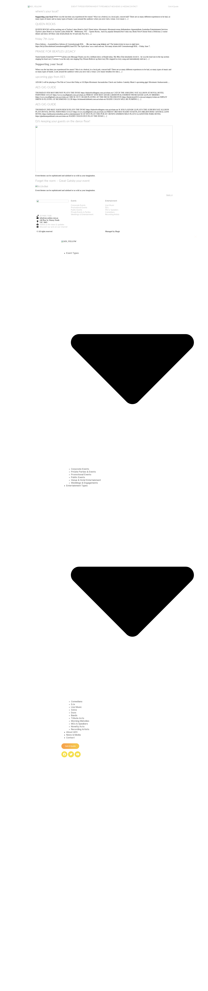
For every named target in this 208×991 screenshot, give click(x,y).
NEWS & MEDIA (122, 6)
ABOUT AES (109, 6)
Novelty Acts (77, 726)
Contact (70, 737)
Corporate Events (80, 469)
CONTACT (133, 6)
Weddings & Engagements (84, 482)
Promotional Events (81, 474)
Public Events (78, 477)
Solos (74, 709)
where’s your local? (46, 11)
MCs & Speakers (79, 723)
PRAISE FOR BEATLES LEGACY (55, 51)
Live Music (76, 707)
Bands (74, 715)
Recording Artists (80, 729)
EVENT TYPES (77, 6)
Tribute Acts (77, 718)
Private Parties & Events (83, 471)
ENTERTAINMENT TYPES (93, 6)
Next (169, 195)
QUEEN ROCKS (45, 24)
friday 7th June (44, 39)
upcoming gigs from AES (50, 76)
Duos (73, 712)
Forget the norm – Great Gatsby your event (62, 180)
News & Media (73, 734)
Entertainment (111, 201)
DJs (73, 704)
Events (73, 201)
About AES (72, 732)
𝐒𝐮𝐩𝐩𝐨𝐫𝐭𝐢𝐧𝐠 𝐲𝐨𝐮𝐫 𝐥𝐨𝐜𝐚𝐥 (49, 64)
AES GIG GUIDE (45, 87)
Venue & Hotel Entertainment (86, 480)
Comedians (76, 701)
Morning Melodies (80, 721)
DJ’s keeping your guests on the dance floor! (62, 121)
